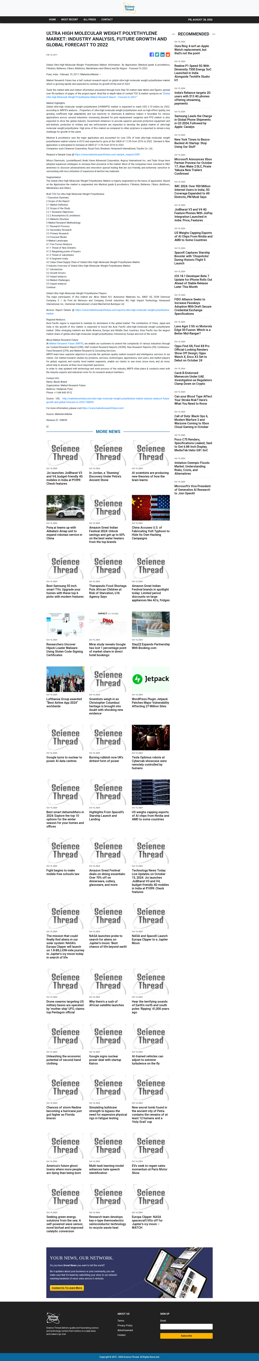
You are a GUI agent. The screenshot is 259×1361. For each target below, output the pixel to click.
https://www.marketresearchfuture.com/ (103, 408)
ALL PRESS (89, 19)
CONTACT (107, 19)
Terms (121, 1320)
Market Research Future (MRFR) (66, 343)
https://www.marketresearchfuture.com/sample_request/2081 (107, 154)
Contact (121, 1335)
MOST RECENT (69, 19)
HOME (52, 19)
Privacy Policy (125, 1325)
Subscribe (186, 1335)
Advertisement (125, 1330)
